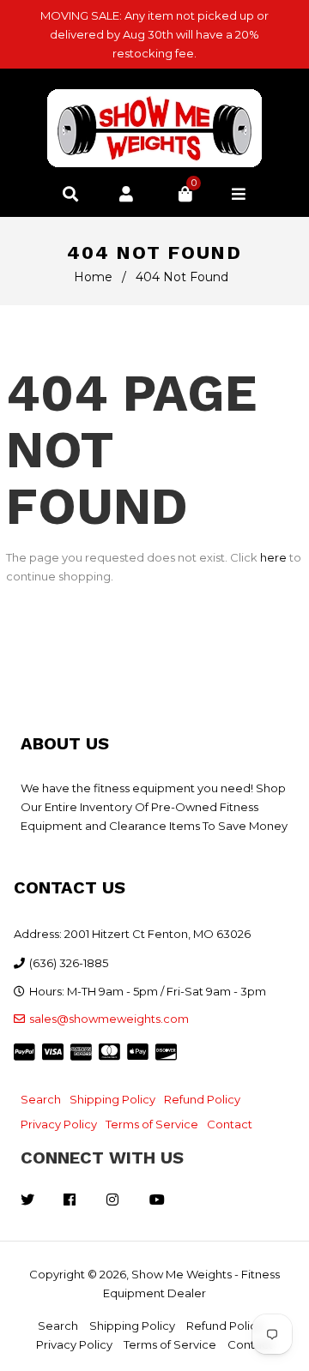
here (273, 557)
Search (41, 1099)
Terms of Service (152, 1124)
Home (93, 277)
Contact (229, 1124)
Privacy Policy (59, 1124)
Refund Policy (202, 1099)
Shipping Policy (112, 1099)
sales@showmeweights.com (109, 1018)
